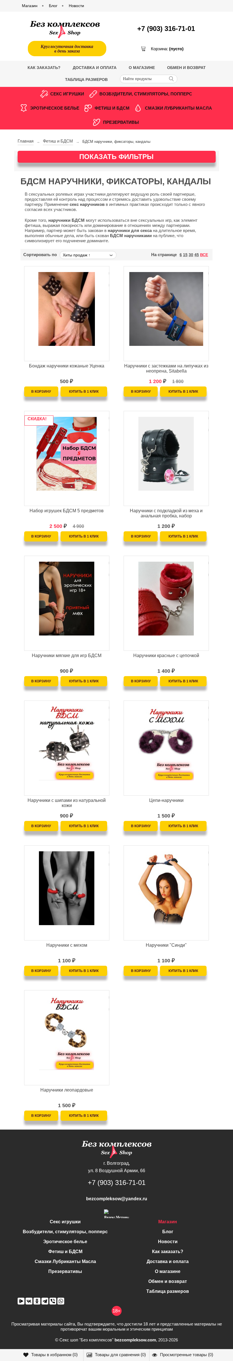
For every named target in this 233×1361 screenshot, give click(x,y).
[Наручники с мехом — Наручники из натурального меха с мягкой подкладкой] (66, 874)
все (204, 254)
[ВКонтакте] (29, 1301)
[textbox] (148, 79)
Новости (168, 1241)
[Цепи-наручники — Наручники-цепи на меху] (166, 729)
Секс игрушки (67, 93)
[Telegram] (44, 1301)
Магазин (167, 1221)
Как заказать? (44, 67)
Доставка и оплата (94, 67)
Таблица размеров (86, 79)
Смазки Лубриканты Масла (178, 108)
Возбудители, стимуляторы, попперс (145, 93)
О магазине (142, 67)
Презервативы (121, 122)
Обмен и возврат (186, 67)
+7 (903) (166, 28)
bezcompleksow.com (135, 1339)
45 (196, 254)
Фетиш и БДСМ (112, 108)
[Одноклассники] (37, 1301)
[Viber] (52, 1301)
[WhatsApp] (60, 1301)
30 (191, 254)
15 (185, 254)
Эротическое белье (54, 108)
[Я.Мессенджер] (21, 1301)
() (54, 1354)
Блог (167, 1231)
